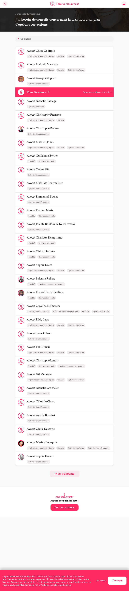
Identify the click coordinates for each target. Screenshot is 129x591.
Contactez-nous (64, 507)
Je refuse (101, 580)
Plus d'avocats (64, 473)
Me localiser (26, 39)
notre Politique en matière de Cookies (53, 584)
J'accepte (117, 580)
